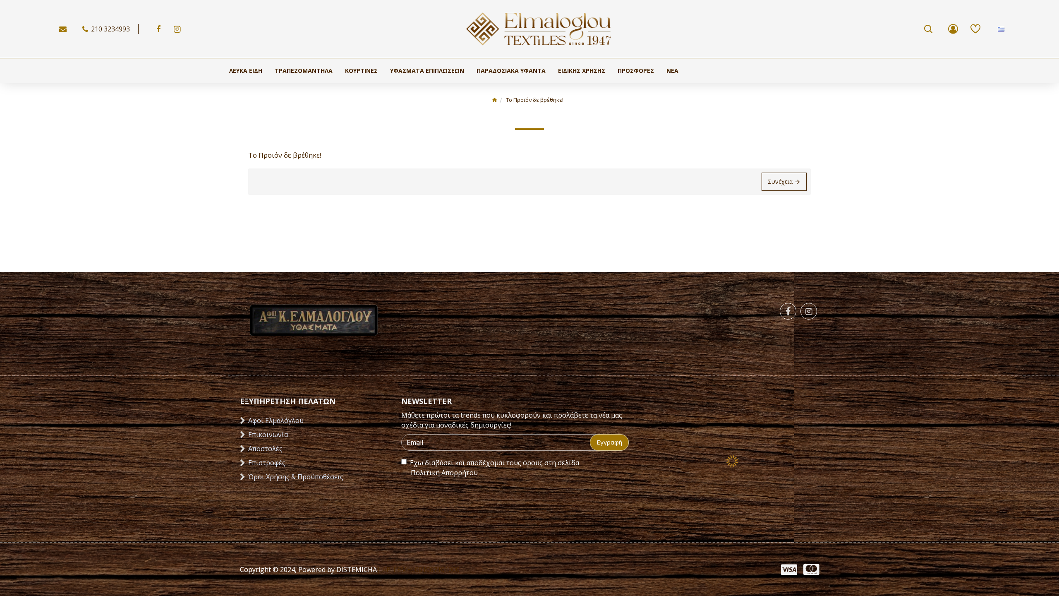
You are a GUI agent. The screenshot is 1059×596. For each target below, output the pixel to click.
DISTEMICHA (356, 569)
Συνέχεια (780, 181)
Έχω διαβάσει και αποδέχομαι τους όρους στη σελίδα (494, 467)
